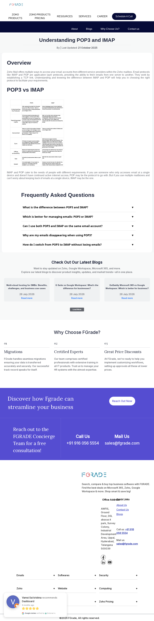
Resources (36, 601)
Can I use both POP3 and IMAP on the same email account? (78, 226)
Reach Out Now (122, 401)
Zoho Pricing (118, 601)
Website (77, 588)
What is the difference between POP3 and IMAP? (78, 207)
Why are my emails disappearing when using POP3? (78, 235)
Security (118, 575)
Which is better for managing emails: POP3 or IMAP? (78, 216)
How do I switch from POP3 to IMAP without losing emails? (78, 244)
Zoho (36, 588)
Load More (77, 309)
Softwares (77, 575)
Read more (26, 298)
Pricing (77, 601)
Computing (118, 588)
